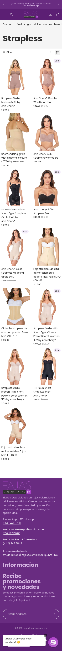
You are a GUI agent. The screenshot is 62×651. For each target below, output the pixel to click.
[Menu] (4, 14)
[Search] (11, 14)
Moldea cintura (43, 24)
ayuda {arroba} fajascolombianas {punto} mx (30, 555)
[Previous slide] (4, 4)
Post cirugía (24, 24)
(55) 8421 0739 (12, 523)
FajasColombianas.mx (35, 628)
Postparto (8, 24)
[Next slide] (58, 4)
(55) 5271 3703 (11, 533)
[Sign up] (54, 614)
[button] (53, 642)
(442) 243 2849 (12, 543)
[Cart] (58, 14)
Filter (9, 52)
